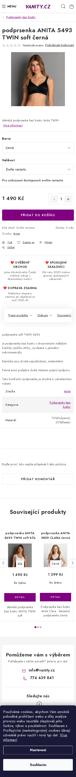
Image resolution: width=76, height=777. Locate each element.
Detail (20, 597)
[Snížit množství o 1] (54, 199)
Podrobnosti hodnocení (59, 45)
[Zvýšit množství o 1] (68, 199)
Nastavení (38, 750)
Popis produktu (18, 315)
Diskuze (43, 315)
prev (3, 563)
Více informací (13, 125)
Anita (16, 234)
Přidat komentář (38, 479)
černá (55, 564)
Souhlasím (38, 764)
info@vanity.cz (42, 670)
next (72, 563)
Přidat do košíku (38, 215)
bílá (20, 564)
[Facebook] (39, 704)
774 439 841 (42, 678)
